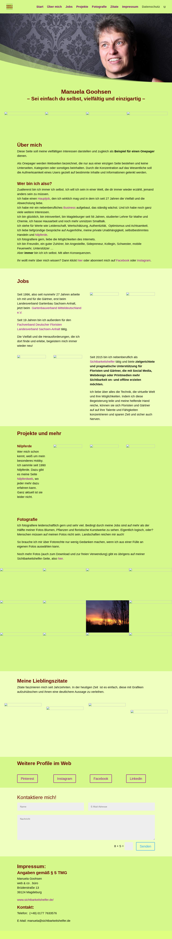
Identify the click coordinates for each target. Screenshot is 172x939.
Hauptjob (44, 198)
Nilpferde (41, 234)
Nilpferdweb (25, 478)
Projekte (82, 7)
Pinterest (27, 778)
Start (39, 7)
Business (69, 207)
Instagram (143, 260)
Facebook (122, 260)
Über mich (54, 7)
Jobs (69, 7)
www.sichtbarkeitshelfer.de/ (35, 899)
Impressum (130, 7)
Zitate (114, 7)
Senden (145, 846)
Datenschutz (151, 7)
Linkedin (136, 778)
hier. (61, 558)
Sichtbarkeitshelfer (102, 361)
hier (80, 260)
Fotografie (99, 7)
